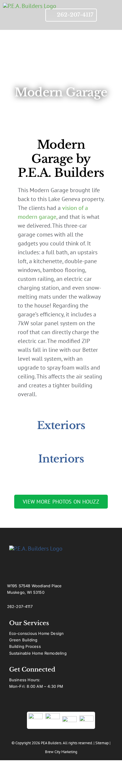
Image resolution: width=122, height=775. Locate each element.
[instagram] (61, 703)
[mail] (82, 703)
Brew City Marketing (61, 751)
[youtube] (50, 703)
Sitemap (102, 742)
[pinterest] (72, 703)
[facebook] (40, 703)
